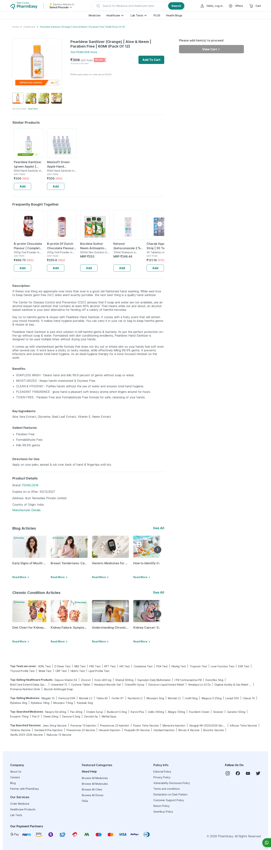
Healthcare (113, 15)
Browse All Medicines (95, 778)
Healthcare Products (22, 809)
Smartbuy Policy (163, 811)
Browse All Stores (92, 795)
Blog (13, 783)
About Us (15, 771)
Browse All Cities (92, 789)
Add (22, 186)
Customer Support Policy (168, 800)
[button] (138, 5)
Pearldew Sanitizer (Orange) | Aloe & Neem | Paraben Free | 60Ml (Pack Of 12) (82, 26)
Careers (15, 777)
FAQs (85, 800)
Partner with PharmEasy (24, 788)
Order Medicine (19, 803)
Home (15, 26)
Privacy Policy (162, 777)
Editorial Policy (162, 771)
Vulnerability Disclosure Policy (171, 783)
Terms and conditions (166, 788)
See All (158, 528)
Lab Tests (137, 15)
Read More (33, 109)
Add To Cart (151, 60)
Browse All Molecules (95, 783)
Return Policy (161, 805)
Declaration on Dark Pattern (170, 794)
